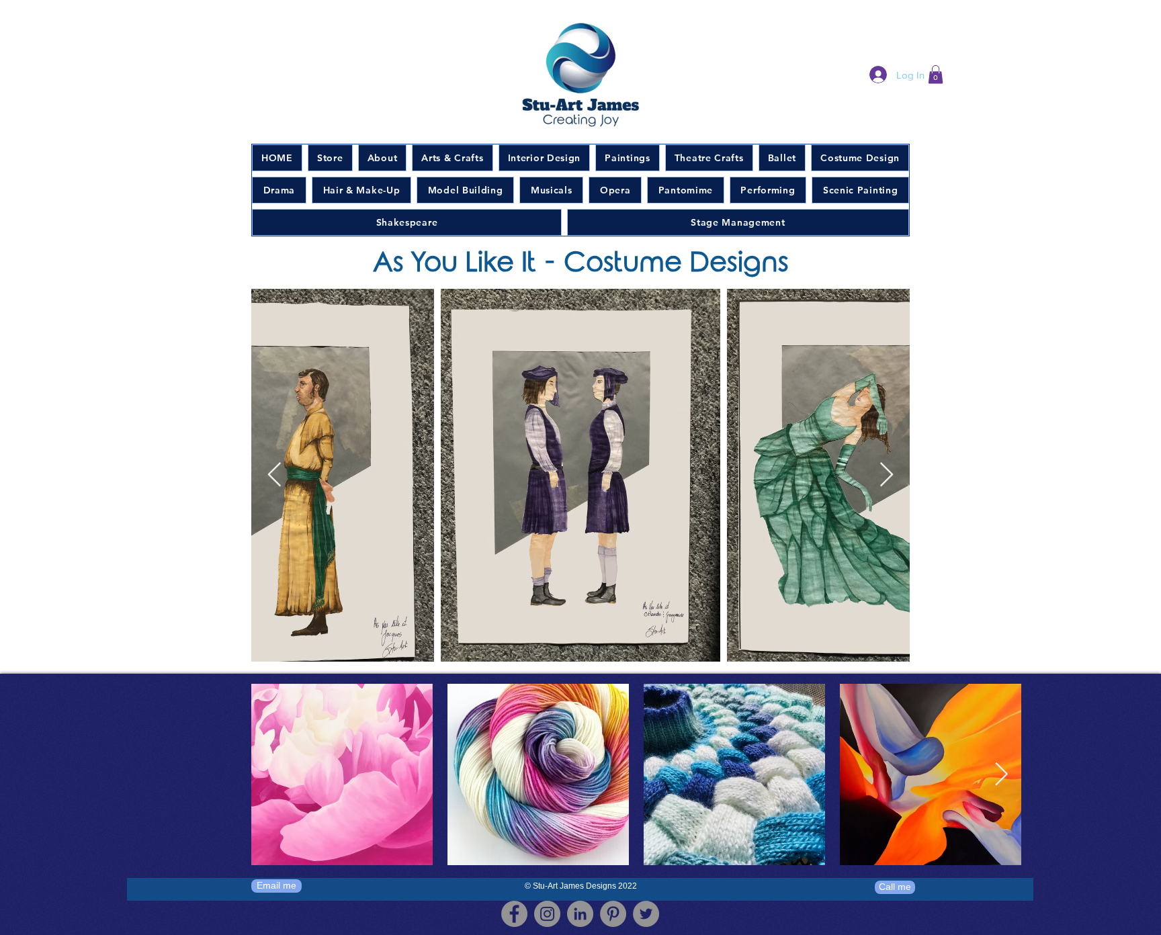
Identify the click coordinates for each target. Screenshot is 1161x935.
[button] (935, 74)
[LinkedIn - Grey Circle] (580, 914)
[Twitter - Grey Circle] (646, 914)
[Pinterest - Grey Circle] (613, 914)
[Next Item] (886, 475)
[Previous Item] (274, 475)
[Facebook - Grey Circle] (514, 914)
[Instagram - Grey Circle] (547, 914)
